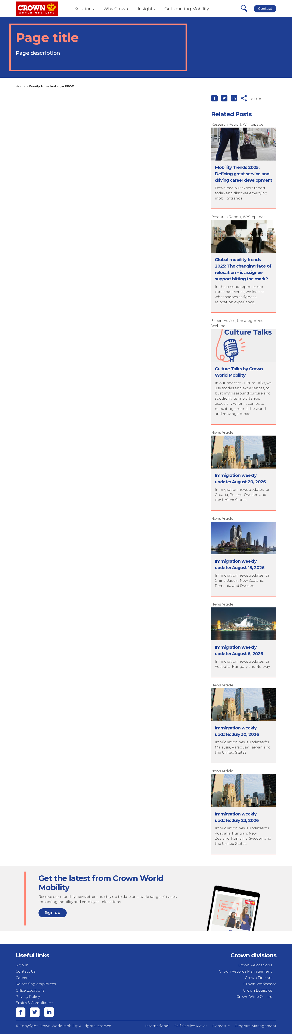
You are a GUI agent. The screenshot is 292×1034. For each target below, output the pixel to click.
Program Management (255, 1026)
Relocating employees (36, 984)
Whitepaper (254, 124)
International (157, 1026)
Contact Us (25, 971)
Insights (146, 8)
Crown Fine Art (258, 978)
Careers (22, 978)
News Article (222, 432)
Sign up (52, 912)
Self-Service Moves (190, 1026)
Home (20, 86)
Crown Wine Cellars (254, 997)
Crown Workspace (259, 984)
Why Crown (115, 8)
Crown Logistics (257, 990)
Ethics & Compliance (34, 1003)
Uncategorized (250, 321)
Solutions (84, 8)
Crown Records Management (245, 971)
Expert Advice (223, 321)
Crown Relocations (255, 965)
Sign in (22, 965)
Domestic (221, 1026)
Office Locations (30, 990)
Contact (265, 9)
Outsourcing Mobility (186, 8)
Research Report (226, 124)
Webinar (219, 326)
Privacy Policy (28, 997)
